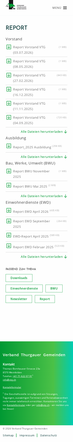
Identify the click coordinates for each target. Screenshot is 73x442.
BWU (54, 288)
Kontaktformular (12, 387)
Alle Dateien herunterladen (42, 131)
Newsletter (18, 299)
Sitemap (8, 435)
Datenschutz (48, 435)
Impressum (27, 435)
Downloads (19, 278)
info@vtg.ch (9, 379)
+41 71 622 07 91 (22, 376)
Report (45, 299)
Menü (56, 8)
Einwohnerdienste (24, 288)
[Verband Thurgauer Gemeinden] (18, 7)
